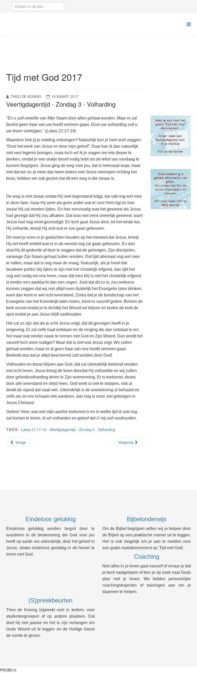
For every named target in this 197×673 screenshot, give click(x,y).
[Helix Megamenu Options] (188, 24)
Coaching (146, 556)
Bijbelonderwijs (147, 519)
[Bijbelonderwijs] (171, 136)
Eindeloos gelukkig (50, 519)
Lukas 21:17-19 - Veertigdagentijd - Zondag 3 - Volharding (68, 429)
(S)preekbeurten (50, 600)
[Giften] (171, 189)
